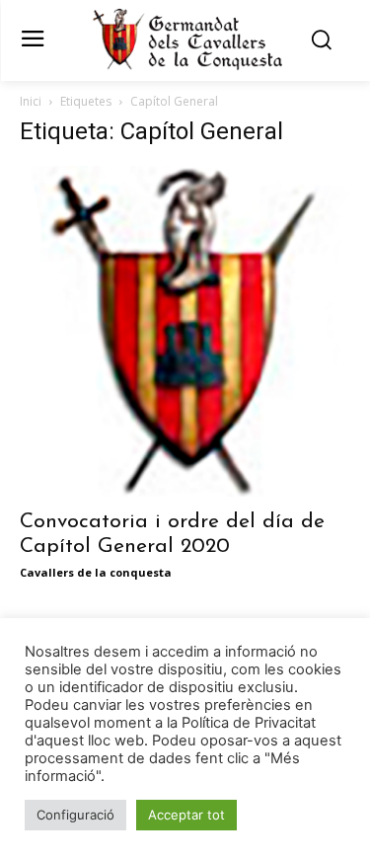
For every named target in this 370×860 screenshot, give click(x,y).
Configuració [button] (75, 814)
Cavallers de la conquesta (96, 572)
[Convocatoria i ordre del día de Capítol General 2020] (185, 331)
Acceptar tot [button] (186, 814)
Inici (30, 101)
